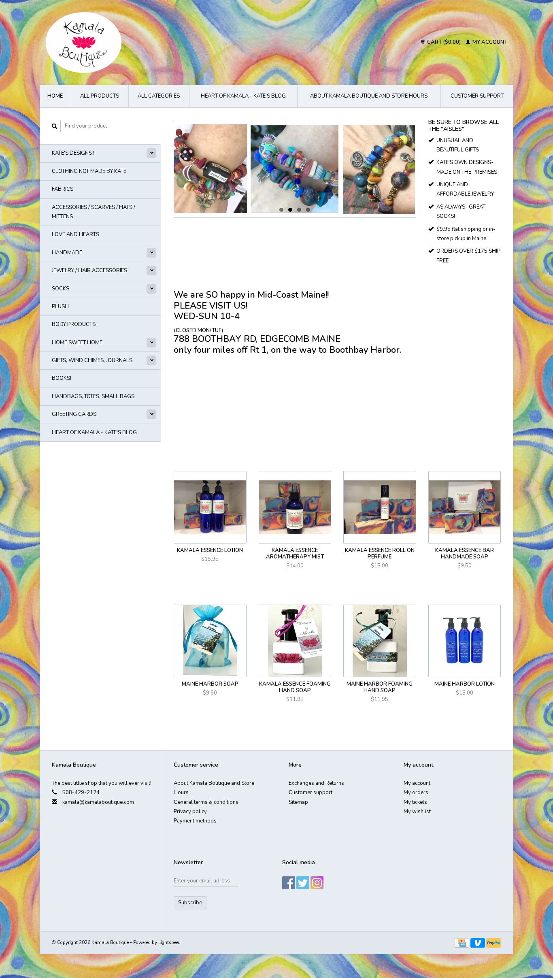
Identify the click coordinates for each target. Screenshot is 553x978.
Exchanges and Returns (316, 783)
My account (489, 42)
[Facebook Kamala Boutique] (288, 882)
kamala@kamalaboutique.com (98, 802)
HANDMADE (67, 252)
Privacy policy (190, 811)
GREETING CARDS (74, 414)
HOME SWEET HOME (77, 342)
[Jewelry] (295, 168)
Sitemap (298, 802)
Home (55, 96)
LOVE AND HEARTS (75, 234)
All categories (159, 96)
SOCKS (60, 288)
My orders (416, 792)
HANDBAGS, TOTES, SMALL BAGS (93, 396)
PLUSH (60, 306)
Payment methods (195, 821)
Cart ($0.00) (444, 42)
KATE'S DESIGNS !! (74, 153)
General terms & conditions (206, 802)
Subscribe (190, 902)
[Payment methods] (462, 942)
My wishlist (417, 811)
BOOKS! (61, 378)
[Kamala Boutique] (153, 42)
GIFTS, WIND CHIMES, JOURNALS (92, 360)
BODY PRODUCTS (74, 324)
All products (99, 96)
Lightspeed (169, 942)
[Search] (55, 126)
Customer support (477, 96)
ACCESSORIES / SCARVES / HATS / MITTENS (93, 212)
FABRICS (62, 189)
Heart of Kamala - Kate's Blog (243, 96)
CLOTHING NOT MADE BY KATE (89, 171)
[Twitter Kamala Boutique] (302, 882)
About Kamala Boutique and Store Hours (369, 96)
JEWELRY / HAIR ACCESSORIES (89, 270)
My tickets (415, 802)
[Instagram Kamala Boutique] (317, 882)
